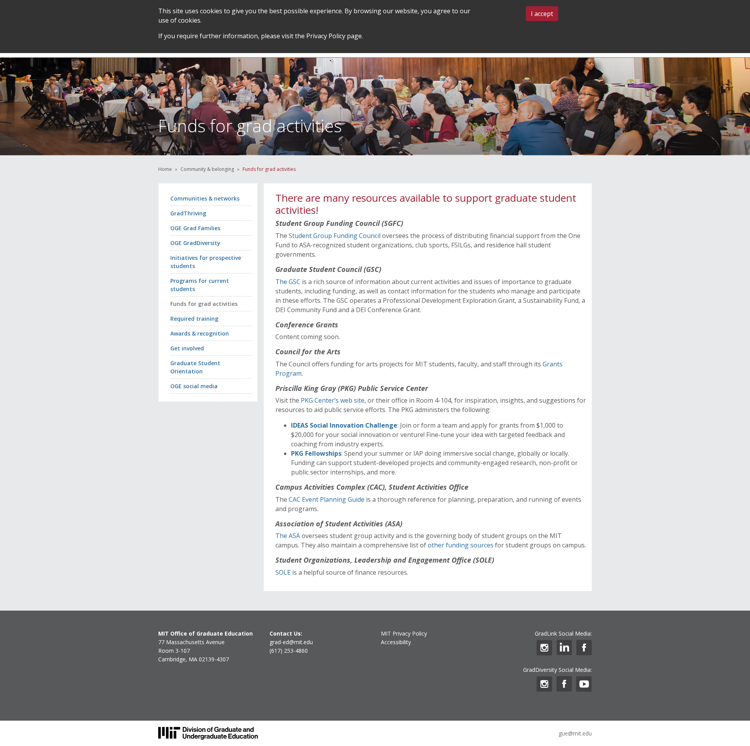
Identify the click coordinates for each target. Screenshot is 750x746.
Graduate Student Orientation (195, 367)
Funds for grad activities (204, 303)
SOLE (283, 572)
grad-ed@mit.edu (291, 642)
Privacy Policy (325, 36)
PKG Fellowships (316, 453)
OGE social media (194, 386)
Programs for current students (199, 285)
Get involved (187, 348)
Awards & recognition (199, 333)
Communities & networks (204, 198)
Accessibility (396, 642)
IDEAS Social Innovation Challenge (344, 425)
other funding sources (460, 545)
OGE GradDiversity (195, 243)
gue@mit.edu (575, 733)
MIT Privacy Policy (404, 633)
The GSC (287, 281)
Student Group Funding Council (335, 235)
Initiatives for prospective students (205, 262)
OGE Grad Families (195, 228)
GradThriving (188, 213)
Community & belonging (207, 169)
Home (165, 169)
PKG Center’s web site (332, 400)
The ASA (287, 535)
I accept (542, 13)
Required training (194, 318)
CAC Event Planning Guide (326, 499)
